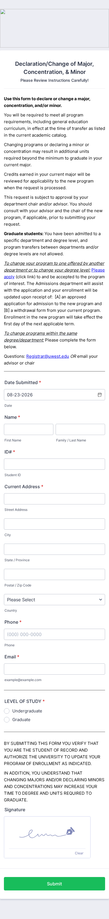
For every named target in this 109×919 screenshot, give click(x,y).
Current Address (23, 486)
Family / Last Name (71, 440)
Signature (14, 809)
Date (8, 405)
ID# (9, 452)
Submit (54, 884)
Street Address (15, 510)
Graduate (21, 719)
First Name (12, 440)
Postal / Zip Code (17, 585)
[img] (47, 832)
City (7, 535)
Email (11, 657)
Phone (13, 622)
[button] (99, 394)
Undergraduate (27, 711)
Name (12, 417)
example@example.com (22, 680)
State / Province (17, 560)
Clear (79, 853)
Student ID (12, 475)
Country (10, 610)
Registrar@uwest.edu (47, 356)
